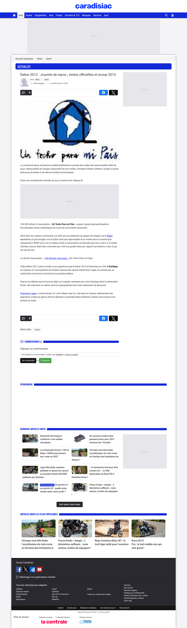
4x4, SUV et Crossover (60, 594)
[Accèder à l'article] (30, 438)
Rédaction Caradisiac (88, 608)
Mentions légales (130, 590)
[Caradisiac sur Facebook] (19, 570)
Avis (51, 15)
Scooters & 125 (72, 15)
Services (97, 15)
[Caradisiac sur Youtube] (39, 570)
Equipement (40, 15)
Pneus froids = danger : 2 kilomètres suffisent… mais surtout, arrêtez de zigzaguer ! (74, 544)
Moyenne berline (22, 592)
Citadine (19, 589)
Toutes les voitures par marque (99, 594)
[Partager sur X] (114, 92)
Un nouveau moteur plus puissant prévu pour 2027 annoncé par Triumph (101, 439)
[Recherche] (166, 15)
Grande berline (21, 594)
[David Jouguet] (24, 86)
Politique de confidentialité (134, 593)
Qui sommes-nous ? (108, 608)
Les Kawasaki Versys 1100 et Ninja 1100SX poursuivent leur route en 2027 (54, 453)
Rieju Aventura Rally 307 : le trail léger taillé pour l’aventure (112, 542)
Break (18, 597)
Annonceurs (72, 608)
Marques (86, 15)
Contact (60, 608)
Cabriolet (55, 592)
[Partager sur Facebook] (104, 92)
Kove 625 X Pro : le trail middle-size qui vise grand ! (147, 544)
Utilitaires (55, 599)
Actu (21, 15)
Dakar (110, 236)
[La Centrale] (54, 624)
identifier (59, 355)
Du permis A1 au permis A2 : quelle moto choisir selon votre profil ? (54, 488)
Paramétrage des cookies (134, 598)
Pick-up (55, 597)
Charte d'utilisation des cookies (136, 595)
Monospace (20, 599)
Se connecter (28, 360)
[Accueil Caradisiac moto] (14, 15)
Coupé (54, 589)
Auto (106, 15)
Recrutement (125, 608)
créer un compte (71, 355)
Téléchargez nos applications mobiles (37, 577)
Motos (89, 589)
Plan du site (128, 588)
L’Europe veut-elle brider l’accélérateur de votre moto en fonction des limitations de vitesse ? (38, 544)
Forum (59, 15)
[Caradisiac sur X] (26, 570)
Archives (127, 585)
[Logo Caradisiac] (93, 11)
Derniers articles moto (33, 429)
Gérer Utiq (128, 601)
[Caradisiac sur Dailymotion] (33, 570)
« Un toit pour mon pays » (56, 258)
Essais (29, 15)
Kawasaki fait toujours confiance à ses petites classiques (51, 439)
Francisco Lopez (28, 293)
